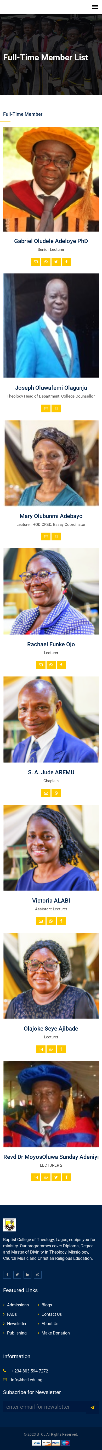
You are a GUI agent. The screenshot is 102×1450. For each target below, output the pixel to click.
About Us (50, 1323)
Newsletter (16, 1323)
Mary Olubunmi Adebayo (51, 516)
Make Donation (56, 1333)
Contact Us (52, 1314)
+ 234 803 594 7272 (29, 1371)
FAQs (12, 1314)
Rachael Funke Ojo (51, 644)
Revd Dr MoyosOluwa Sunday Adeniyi (51, 1157)
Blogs (47, 1304)
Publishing (17, 1333)
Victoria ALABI (51, 900)
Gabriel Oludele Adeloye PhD (51, 241)
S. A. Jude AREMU (51, 772)
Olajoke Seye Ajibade (51, 1028)
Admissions (18, 1304)
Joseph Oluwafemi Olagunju (51, 388)
